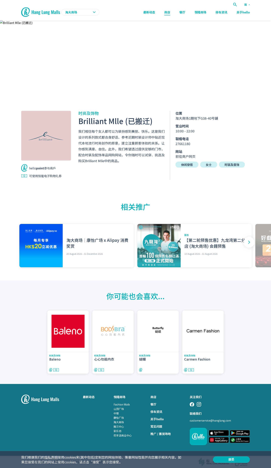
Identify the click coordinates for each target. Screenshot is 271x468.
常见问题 (156, 426)
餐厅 (182, 12)
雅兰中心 (119, 426)
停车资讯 (221, 12)
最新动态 (149, 12)
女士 (209, 164)
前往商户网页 (185, 156)
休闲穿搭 (187, 164)
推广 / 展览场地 (160, 434)
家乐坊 (117, 431)
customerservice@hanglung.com (210, 420)
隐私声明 (51, 457)
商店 (167, 12)
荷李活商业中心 (123, 435)
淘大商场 (119, 422)
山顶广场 (119, 409)
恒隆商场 (200, 12)
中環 (116, 413)
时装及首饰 (232, 164)
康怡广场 (119, 418)
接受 (231, 459)
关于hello (243, 12)
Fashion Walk (122, 404)
